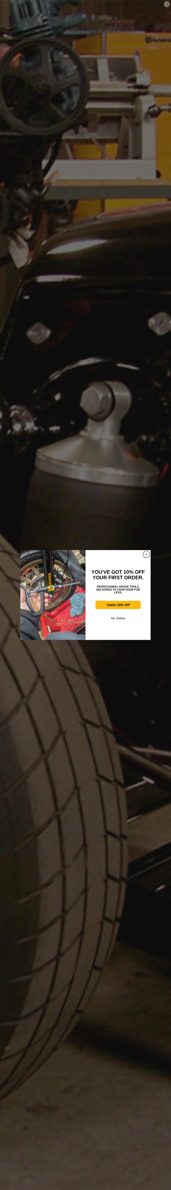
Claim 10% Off (118, 605)
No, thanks (118, 618)
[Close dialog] (146, 554)
